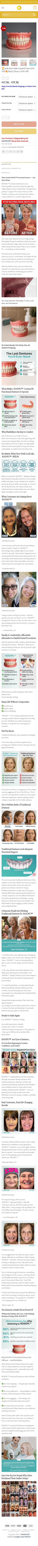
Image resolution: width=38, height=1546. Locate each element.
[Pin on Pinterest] (18, 151)
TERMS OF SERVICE (29, 1530)
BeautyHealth (13, 147)
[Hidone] (19, 7)
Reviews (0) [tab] (6, 173)
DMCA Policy (25, 1531)
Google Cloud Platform (23, 1537)
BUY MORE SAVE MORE (8, 96)
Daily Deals (20, 147)
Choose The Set (6, 109)
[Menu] (3, 7)
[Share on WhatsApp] (3, 151)
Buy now (19, 131)
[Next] (33, 40)
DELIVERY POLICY (14, 1531)
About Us (6, 1530)
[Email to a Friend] (14, 151)
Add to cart (19, 124)
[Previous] (5, 40)
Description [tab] (6, 164)
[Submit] (34, 15)
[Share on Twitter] (10, 151)
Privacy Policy (16, 1530)
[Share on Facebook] (7, 151)
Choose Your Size (7, 103)
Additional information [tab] (11, 168)
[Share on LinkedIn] (21, 151)
